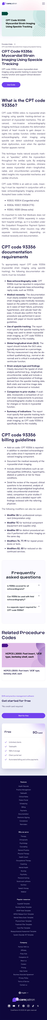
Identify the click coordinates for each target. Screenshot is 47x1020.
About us (24, 961)
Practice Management (23, 790)
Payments (23, 810)
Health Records (23, 786)
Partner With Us (23, 947)
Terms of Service (23, 981)
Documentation (23, 814)
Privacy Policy (23, 978)
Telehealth (23, 793)
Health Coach (23, 857)
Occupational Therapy (23, 860)
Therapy (23, 836)
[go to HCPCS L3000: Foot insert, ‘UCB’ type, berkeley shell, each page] (23, 655)
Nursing (23, 871)
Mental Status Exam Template (23, 917)
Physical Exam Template (23, 921)
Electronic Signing (23, 817)
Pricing (23, 967)
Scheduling (23, 803)
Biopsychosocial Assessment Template (23, 931)
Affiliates (23, 950)
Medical (23, 892)
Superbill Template (23, 904)
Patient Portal (23, 800)
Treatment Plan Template (23, 924)
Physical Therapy (23, 853)
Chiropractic (23, 840)
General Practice (23, 850)
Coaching (23, 864)
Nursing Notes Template (23, 907)
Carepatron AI (23, 957)
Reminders (23, 824)
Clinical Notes (23, 796)
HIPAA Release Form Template (23, 914)
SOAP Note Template (24, 910)
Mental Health (23, 867)
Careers (23, 964)
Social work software (23, 881)
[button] (43, 4)
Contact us (23, 985)
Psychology (23, 843)
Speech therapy (23, 888)
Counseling (23, 847)
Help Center (24, 971)
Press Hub (23, 954)
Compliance (24, 821)
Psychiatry (23, 874)
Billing (24, 807)
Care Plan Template (23, 928)
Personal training (23, 878)
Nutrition (23, 885)
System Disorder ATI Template (23, 935)
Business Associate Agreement (23, 974)
